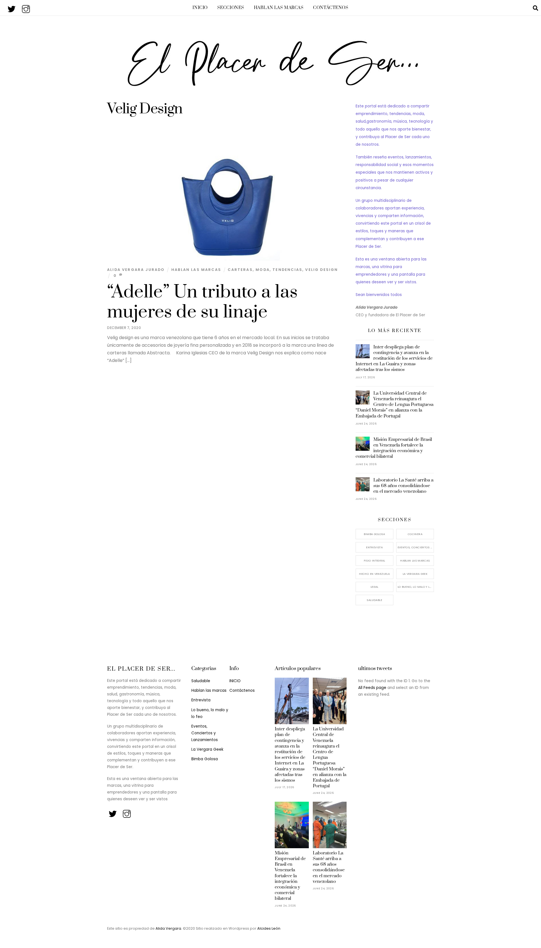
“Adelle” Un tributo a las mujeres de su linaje (202, 302)
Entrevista (374, 547)
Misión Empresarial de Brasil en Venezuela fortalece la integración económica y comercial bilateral (394, 448)
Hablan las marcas (279, 7)
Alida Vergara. (169, 928)
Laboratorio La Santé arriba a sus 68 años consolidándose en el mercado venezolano (403, 485)
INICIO (199, 7)
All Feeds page (372, 687)
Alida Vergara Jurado (136, 269)
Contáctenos (330, 7)
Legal (374, 587)
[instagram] (26, 7)
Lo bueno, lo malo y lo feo (416, 587)
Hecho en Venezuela (374, 574)
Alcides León (268, 928)
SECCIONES (230, 7)
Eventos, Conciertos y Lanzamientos (416, 547)
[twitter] (12, 7)
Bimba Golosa (374, 534)
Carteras (240, 269)
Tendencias (287, 269)
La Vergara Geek (415, 574)
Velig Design (321, 269)
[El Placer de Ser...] (270, 83)
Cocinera (415, 534)
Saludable (374, 600)
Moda (263, 269)
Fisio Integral (374, 560)
